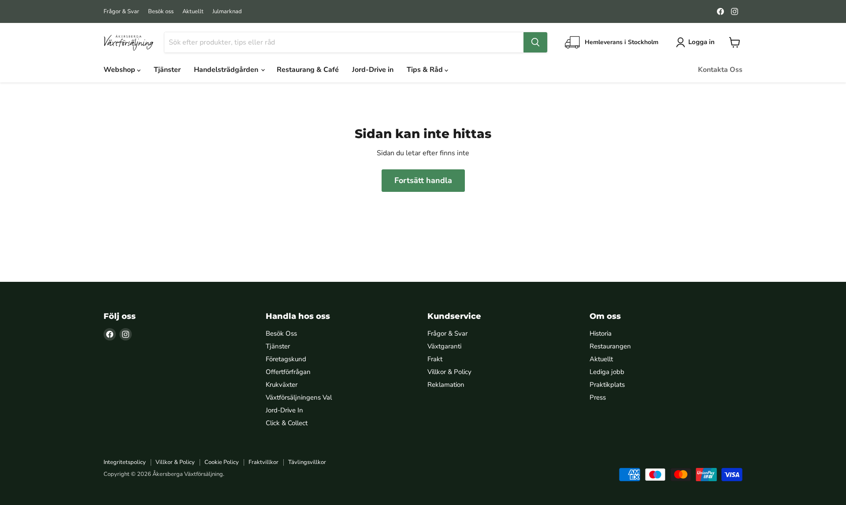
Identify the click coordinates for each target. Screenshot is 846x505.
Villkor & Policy (449, 371)
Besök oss (161, 11)
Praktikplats (607, 384)
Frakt (434, 359)
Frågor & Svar (121, 11)
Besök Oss (281, 333)
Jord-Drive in (372, 70)
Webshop (120, 70)
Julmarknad (227, 11)
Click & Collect (287, 423)
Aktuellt (193, 11)
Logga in (701, 41)
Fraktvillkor (263, 462)
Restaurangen (610, 346)
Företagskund (286, 359)
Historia (601, 333)
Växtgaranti (444, 346)
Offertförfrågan (288, 371)
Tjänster (167, 70)
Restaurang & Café (308, 70)
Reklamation (445, 384)
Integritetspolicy (125, 462)
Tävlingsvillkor (307, 462)
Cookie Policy (221, 462)
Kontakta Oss (720, 70)
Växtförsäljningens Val (299, 397)
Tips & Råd (426, 70)
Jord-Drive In (284, 410)
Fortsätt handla (423, 180)
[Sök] (535, 42)
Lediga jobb (607, 371)
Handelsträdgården (227, 70)
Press (598, 397)
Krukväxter (281, 384)
